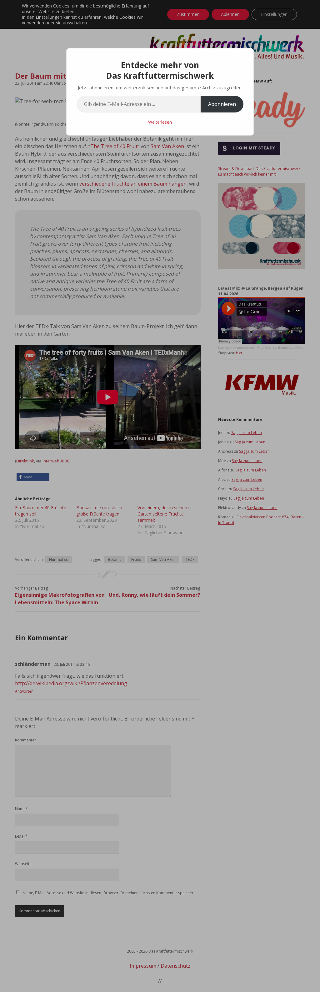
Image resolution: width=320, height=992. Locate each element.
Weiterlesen (160, 122)
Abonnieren (222, 104)
